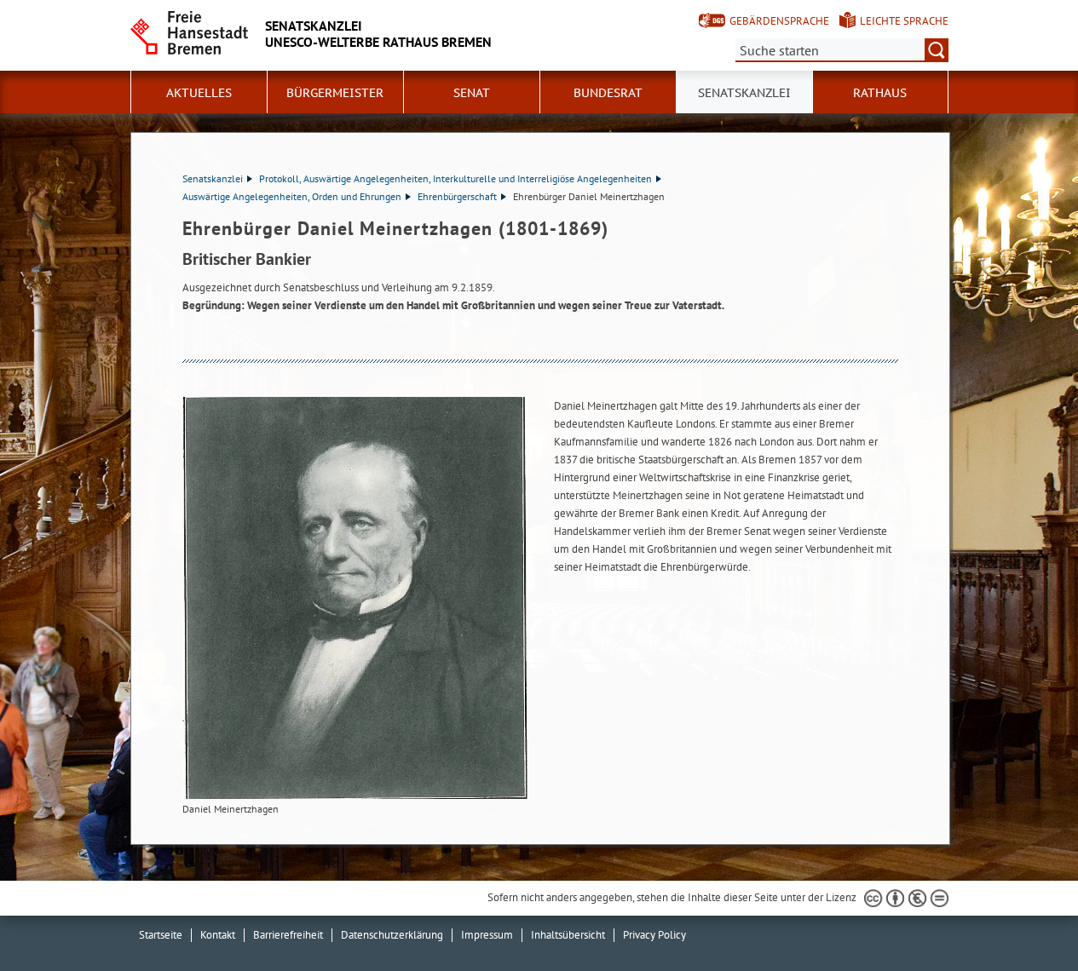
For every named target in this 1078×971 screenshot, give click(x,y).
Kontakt (217, 935)
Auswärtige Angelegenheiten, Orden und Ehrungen (291, 196)
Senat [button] (471, 93)
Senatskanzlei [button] (744, 93)
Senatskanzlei (212, 178)
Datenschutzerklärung (392, 935)
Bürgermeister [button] (334, 93)
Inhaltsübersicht (568, 935)
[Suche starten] (936, 50)
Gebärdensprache (779, 21)
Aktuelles (199, 93)
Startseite (160, 935)
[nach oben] (1025, 918)
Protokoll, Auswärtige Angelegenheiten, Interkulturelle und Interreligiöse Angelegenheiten (455, 178)
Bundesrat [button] (608, 93)
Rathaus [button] (880, 93)
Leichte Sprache (904, 21)
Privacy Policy (654, 935)
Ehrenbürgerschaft (457, 196)
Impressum (487, 935)
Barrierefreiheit (288, 935)
